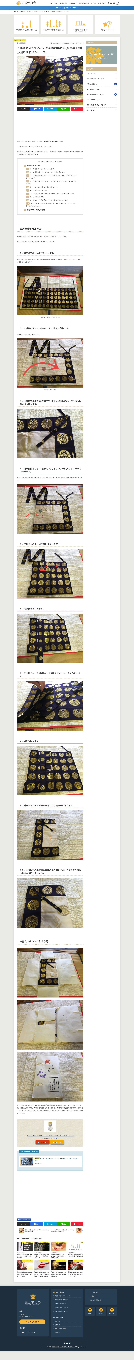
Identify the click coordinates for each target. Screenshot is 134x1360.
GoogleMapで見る (31, 1322)
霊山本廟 (90, 110)
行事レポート (58, 1325)
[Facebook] (108, 3)
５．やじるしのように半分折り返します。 (42, 187)
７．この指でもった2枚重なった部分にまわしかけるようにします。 (51, 193)
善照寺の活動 (92, 84)
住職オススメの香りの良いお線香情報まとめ (67, 8)
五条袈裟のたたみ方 (32, 165)
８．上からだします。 (36, 197)
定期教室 (57, 1332)
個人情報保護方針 (95, 1300)
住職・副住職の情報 (60, 1329)
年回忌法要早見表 (84, 3)
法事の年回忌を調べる (61, 1311)
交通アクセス (94, 1296)
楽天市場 (42, 1142)
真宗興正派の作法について (62, 1296)
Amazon (57, 1142)
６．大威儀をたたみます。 (37, 190)
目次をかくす (59, 161)
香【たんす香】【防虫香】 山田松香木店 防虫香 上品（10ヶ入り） (49, 1136)
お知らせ (91, 73)
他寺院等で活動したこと (95, 79)
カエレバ (54, 1138)
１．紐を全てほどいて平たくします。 (41, 169)
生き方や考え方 (93, 100)
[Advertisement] (50, 125)
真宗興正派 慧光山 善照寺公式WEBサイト (63, 1347)
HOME (16, 11)
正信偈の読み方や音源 (61, 1307)
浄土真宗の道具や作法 (25, 11)
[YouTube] (111, 3)
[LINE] (114, 3)
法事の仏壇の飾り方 (60, 1303)
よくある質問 (94, 1292)
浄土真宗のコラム (93, 89)
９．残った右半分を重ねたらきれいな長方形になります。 (48, 200)
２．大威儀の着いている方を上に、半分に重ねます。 (46, 172)
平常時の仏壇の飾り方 (61, 1300)
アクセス (93, 3)
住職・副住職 (53, 3)
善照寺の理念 (63, 3)
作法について (73, 3)
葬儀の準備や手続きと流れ (96, 105)
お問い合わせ (102, 3)
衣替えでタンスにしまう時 (34, 210)
